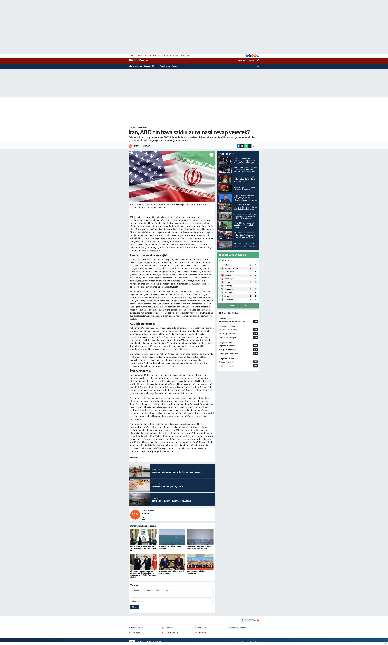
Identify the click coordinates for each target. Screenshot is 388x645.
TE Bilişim (256, 641)
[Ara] (258, 60)
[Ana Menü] (258, 66)
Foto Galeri (241, 60)
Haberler (132, 127)
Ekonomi (146, 66)
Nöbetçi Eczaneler (137, 628)
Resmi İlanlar (165, 66)
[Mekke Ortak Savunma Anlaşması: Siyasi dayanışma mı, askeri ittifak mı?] (143, 537)
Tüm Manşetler (136, 633)
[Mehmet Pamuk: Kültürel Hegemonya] (200, 562)
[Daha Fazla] (249, 146)
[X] (246, 620)
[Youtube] (257, 620)
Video (251, 60)
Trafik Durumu (202, 628)
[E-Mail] (143, 518)
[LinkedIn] (254, 620)
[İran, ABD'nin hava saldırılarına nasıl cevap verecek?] (172, 176)
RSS (132, 641)
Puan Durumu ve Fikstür (238, 628)
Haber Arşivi (201, 633)
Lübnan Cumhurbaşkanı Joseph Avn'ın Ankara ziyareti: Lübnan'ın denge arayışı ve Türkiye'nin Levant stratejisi (143, 574)
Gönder (135, 607)
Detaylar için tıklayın (238, 306)
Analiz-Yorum (142, 127)
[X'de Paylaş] (242, 146)
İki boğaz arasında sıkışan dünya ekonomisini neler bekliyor (199, 547)
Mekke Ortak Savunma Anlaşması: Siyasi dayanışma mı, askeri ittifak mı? (143, 548)
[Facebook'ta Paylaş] (238, 146)
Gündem (138, 66)
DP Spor (155, 66)
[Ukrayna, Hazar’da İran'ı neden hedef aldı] (172, 537)
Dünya (131, 66)
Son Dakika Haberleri (171, 633)
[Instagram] (250, 620)
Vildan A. (146, 513)
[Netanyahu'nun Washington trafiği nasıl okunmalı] (172, 562)
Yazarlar (175, 66)
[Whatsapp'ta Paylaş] (246, 146)
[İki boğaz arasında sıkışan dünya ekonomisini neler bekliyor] (200, 537)
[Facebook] (242, 620)
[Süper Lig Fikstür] (257, 313)
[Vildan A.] (135, 514)
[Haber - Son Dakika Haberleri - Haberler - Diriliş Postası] (139, 60)
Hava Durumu (169, 628)
